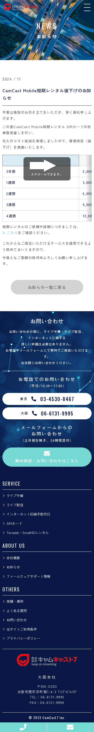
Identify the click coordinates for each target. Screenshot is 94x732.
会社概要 (13, 557)
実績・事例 (15, 601)
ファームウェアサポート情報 (28, 576)
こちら (12, 232)
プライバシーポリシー (23, 638)
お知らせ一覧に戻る (47, 287)
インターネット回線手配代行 (28, 514)
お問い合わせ (17, 619)
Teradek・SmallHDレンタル (28, 532)
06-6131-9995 (52, 697)
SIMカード (14, 523)
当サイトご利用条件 (22, 629)
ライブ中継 (15, 495)
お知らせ (13, 567)
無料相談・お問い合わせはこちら (47, 461)
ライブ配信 (15, 504)
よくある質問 (17, 610)
